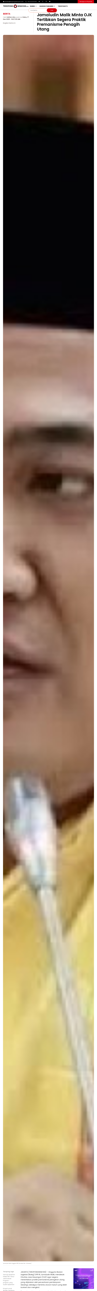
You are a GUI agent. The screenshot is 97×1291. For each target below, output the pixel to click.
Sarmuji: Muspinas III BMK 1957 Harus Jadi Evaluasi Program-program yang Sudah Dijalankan (9, 1279)
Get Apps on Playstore (86, 1)
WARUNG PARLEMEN (46, 6)
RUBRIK (32, 6)
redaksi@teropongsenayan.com (14, 1)
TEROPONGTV (63, 6)
